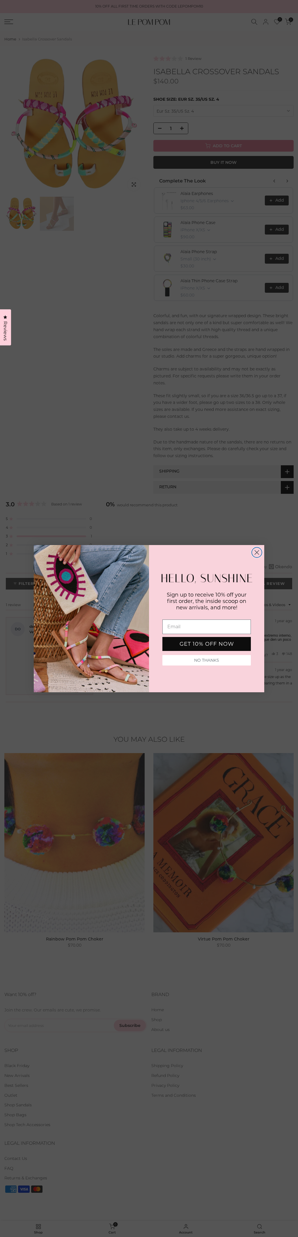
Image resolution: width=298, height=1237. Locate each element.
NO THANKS (206, 660)
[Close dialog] (257, 552)
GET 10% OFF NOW (207, 644)
